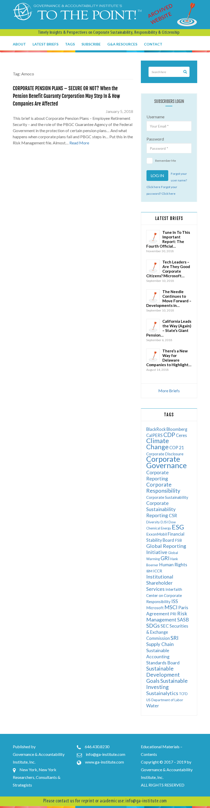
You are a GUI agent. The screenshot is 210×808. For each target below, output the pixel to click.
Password (155, 138)
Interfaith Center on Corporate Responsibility (164, 595)
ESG (178, 527)
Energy (166, 528)
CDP (169, 434)
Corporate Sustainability (167, 497)
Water (152, 705)
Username (155, 116)
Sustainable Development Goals (163, 674)
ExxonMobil (156, 534)
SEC (165, 626)
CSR (173, 515)
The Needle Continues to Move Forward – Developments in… (168, 298)
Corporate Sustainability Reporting (161, 509)
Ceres (181, 435)
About (19, 44)
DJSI (164, 522)
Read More (79, 142)
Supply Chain (160, 644)
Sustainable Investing (167, 683)
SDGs (153, 625)
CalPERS (154, 435)
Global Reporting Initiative (166, 549)
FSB (178, 540)
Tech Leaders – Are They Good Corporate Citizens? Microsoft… (168, 269)
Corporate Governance (166, 462)
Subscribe (91, 44)
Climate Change (157, 444)
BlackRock (156, 429)
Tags (70, 44)
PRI (173, 613)
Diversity (153, 522)
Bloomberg (176, 429)
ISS (174, 601)
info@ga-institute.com (105, 754)
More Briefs (169, 390)
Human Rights (173, 564)
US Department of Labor (164, 700)
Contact (153, 44)
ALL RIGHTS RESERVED (162, 784)
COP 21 (176, 447)
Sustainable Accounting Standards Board (163, 656)
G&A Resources (122, 44)
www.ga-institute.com (104, 761)
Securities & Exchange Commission (167, 632)
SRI (174, 637)
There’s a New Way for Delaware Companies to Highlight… (168, 358)
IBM (149, 571)
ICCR (157, 571)
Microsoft (155, 607)
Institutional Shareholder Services (159, 583)
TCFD (183, 694)
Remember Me (165, 161)
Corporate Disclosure (164, 454)
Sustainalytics (162, 693)
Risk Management (166, 616)
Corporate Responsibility (163, 487)
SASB (183, 619)
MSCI (170, 607)
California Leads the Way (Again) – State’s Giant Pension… (168, 328)
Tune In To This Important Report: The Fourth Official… (168, 239)
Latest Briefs (45, 44)
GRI (165, 558)
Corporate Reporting (157, 475)
